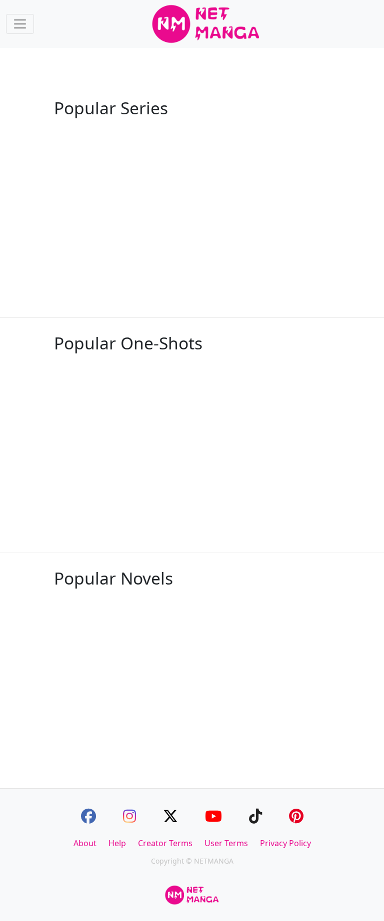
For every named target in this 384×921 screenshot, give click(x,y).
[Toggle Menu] (20, 24)
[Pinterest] (296, 816)
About (85, 843)
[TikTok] (256, 816)
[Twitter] (171, 816)
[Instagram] (130, 816)
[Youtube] (214, 816)
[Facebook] (89, 816)
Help (117, 843)
